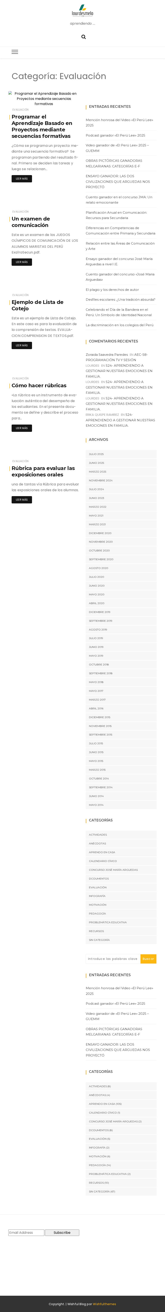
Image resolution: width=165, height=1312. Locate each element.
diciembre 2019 (99, 612)
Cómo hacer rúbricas (39, 385)
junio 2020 (97, 585)
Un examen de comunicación (31, 222)
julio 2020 (96, 576)
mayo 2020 (96, 594)
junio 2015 (96, 752)
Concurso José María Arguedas (113, 869)
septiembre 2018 (101, 673)
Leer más (22, 178)
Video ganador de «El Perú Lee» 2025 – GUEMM (117, 148)
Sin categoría (99, 939)
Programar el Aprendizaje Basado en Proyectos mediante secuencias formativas (42, 126)
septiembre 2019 (100, 620)
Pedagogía (97, 913)
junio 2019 (96, 646)
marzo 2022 (97, 506)
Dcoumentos (99, 878)
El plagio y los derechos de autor (112, 290)
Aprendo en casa (102, 852)
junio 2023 (96, 498)
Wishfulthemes (104, 1304)
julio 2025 (96, 454)
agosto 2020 (98, 568)
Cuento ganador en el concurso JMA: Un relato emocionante (119, 200)
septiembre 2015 (100, 734)
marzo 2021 (97, 524)
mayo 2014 (96, 804)
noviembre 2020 (101, 541)
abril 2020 (96, 603)
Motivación (97, 904)
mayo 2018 (96, 682)
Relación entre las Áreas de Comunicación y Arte (120, 246)
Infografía (97, 896)
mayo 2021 (96, 515)
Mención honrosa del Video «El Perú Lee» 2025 (119, 123)
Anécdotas (97, 843)
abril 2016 (96, 708)
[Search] (83, 36)
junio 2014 (96, 796)
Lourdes (26, 100)
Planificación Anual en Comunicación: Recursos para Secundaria (116, 215)
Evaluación (20, 109)
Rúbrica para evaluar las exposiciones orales (43, 471)
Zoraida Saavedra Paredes (107, 355)
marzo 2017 (97, 699)
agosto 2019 (98, 629)
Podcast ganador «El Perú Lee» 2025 (115, 135)
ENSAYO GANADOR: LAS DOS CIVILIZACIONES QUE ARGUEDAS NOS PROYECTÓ (118, 181)
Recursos (96, 931)
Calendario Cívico (103, 861)
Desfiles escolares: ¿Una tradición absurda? (120, 299)
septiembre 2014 (101, 787)
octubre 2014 (99, 778)
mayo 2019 (96, 655)
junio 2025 (96, 462)
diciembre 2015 (99, 717)
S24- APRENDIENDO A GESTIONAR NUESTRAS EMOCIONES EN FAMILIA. (119, 370)
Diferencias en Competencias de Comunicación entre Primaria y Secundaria (120, 231)
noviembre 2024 (101, 480)
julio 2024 (96, 489)
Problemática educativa (108, 922)
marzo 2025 (97, 471)
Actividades (98, 834)
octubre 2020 (99, 550)
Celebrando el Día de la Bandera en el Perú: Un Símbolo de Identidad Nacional (119, 312)
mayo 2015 (96, 761)
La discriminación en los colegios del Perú (119, 325)
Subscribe (62, 1232)
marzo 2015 (97, 769)
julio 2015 (96, 743)
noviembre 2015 (100, 726)
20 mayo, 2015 (65, 100)
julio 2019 (96, 638)
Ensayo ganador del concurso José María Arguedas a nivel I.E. (119, 261)
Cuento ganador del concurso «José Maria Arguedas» (120, 277)
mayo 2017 (96, 690)
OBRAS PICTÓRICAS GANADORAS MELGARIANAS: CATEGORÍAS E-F (114, 163)
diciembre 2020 (100, 533)
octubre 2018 (99, 664)
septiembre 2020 (101, 559)
